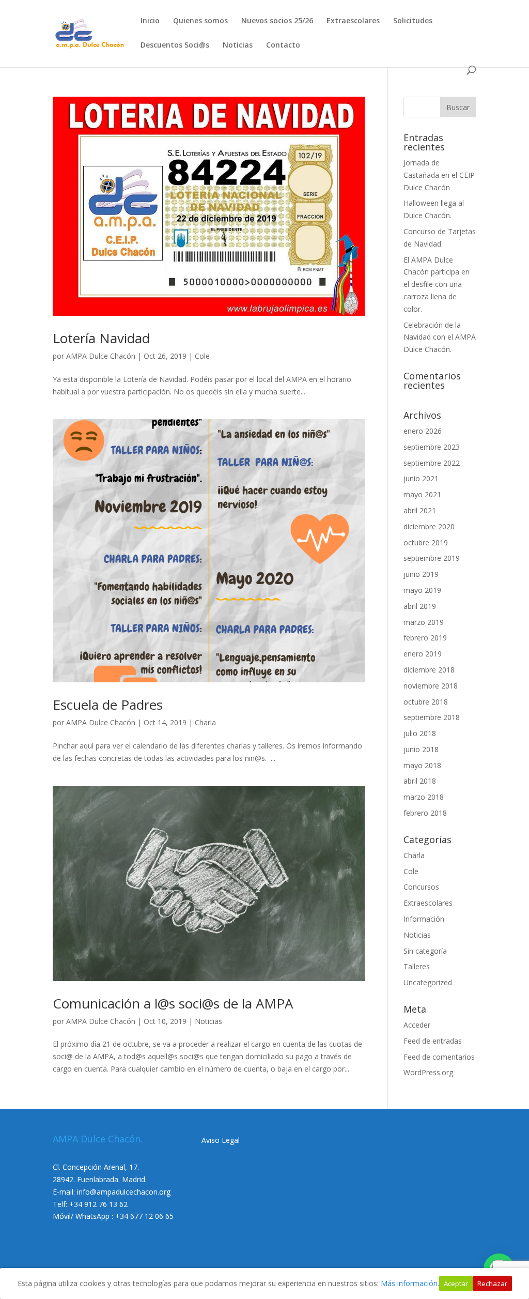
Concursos (421, 887)
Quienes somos (200, 21)
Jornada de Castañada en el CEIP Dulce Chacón (439, 175)
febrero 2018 (425, 813)
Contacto (283, 45)
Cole (202, 356)
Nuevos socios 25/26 (277, 21)
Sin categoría (425, 951)
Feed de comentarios (439, 1057)
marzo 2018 (423, 797)
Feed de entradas (432, 1041)
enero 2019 (422, 654)
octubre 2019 (425, 542)
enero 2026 (422, 431)
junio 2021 (421, 478)
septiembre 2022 (431, 463)
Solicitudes (412, 21)
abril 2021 (419, 510)
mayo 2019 (422, 590)
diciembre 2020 (429, 526)
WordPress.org (428, 1072)
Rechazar (492, 1283)
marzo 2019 (423, 622)
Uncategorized (427, 982)
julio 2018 (419, 733)
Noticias (238, 45)
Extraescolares (353, 21)
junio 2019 (421, 574)
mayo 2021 (422, 494)
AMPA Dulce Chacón (100, 356)
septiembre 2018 (431, 717)
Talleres (416, 966)
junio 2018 (421, 749)
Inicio (150, 21)
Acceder (416, 1025)
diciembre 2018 (429, 670)
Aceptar (456, 1283)
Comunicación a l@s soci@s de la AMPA (173, 1003)
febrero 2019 (425, 638)
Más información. (410, 1283)
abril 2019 (419, 606)
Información (423, 919)
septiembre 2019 (431, 558)
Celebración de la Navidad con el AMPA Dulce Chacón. (439, 337)
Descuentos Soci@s (175, 45)
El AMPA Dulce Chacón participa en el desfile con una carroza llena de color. (436, 284)
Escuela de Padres (108, 704)
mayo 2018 (422, 765)
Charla (205, 722)
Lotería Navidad (101, 338)
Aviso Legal (220, 1140)
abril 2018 (419, 781)
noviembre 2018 (430, 686)
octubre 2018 (425, 702)
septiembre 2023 (431, 447)
